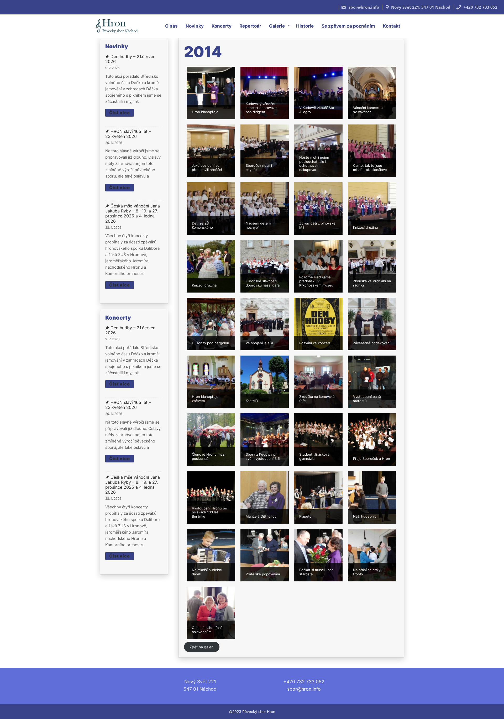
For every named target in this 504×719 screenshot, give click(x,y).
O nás (171, 26)
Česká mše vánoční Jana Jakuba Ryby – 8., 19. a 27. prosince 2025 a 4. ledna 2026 (132, 214)
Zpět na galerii (202, 647)
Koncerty (222, 26)
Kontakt (391, 26)
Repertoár (250, 26)
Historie (305, 26)
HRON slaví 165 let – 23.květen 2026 (128, 134)
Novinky (195, 26)
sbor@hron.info (363, 7)
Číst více (119, 112)
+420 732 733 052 (480, 7)
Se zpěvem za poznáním (348, 26)
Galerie (277, 26)
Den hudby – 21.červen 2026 (130, 59)
